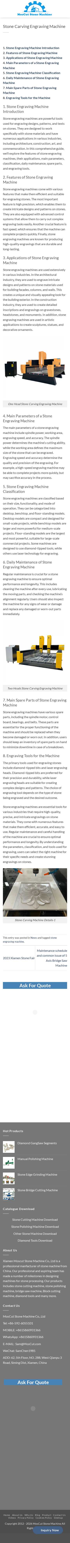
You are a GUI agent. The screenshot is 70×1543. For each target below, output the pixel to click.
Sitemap (58, 1517)
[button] (5, 8)
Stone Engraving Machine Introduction (32, 48)
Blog (37, 1515)
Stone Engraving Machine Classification (33, 73)
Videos (12, 1517)
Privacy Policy (26, 1517)
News (34, 937)
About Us (17, 1515)
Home (7, 1515)
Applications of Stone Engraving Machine (34, 58)
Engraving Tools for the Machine (28, 98)
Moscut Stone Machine (29, 1261)
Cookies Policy (44, 1517)
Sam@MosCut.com (28, 1344)
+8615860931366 (28, 1330)
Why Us (28, 1515)
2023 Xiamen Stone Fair (19, 958)
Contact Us (59, 1515)
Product (46, 1515)
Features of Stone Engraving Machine (32, 53)
